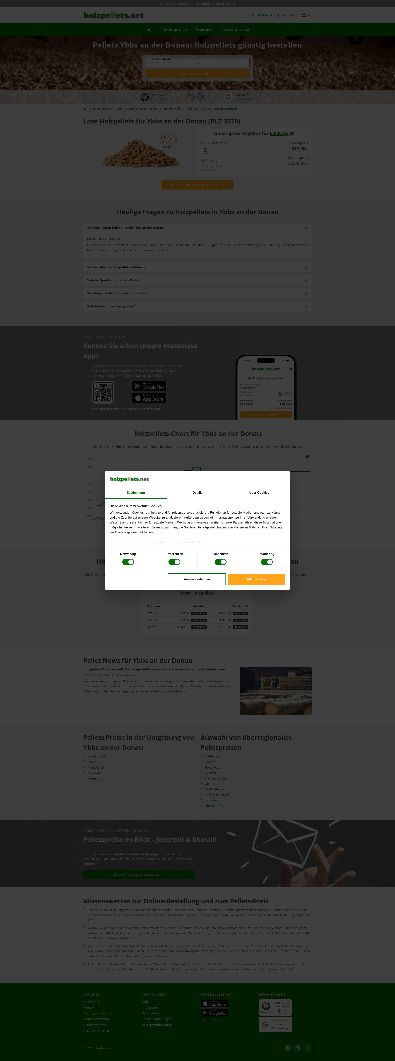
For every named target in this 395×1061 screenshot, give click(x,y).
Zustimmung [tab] (136, 492)
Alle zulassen (256, 579)
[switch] (174, 562)
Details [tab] (198, 492)
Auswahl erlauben (197, 579)
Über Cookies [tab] (259, 492)
